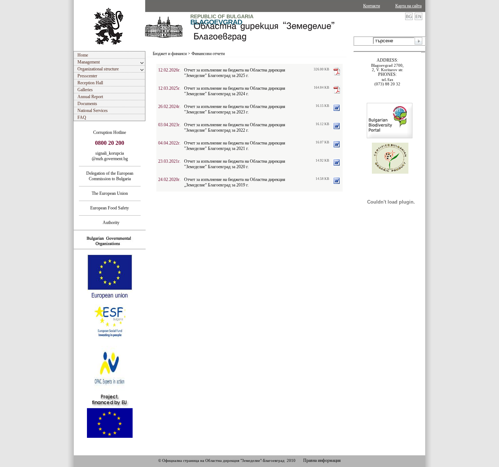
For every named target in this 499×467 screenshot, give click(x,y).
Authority (110, 222)
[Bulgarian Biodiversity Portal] (389, 136)
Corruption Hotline (109, 132)
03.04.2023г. (169, 124)
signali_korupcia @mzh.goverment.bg (110, 156)
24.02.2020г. (169, 179)
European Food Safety (109, 208)
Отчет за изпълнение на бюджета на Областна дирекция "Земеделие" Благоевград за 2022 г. (234, 127)
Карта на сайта (408, 5)
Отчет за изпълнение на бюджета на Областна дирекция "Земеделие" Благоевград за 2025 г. (234, 72)
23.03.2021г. (169, 161)
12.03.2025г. (169, 88)
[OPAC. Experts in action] (109, 390)
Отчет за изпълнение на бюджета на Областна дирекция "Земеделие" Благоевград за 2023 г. (234, 109)
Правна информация (322, 460)
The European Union (110, 193)
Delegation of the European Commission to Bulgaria (109, 176)
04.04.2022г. (169, 143)
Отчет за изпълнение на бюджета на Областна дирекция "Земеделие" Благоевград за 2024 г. (234, 91)
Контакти (371, 5)
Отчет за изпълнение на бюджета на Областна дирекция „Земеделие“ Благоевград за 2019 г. (234, 182)
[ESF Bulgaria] (110, 343)
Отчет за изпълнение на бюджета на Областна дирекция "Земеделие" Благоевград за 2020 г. (234, 164)
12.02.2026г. (169, 70)
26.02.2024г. (169, 106)
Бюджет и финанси (170, 53)
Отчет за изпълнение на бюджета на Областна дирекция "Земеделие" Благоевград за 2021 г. (234, 145)
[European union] (110, 298)
